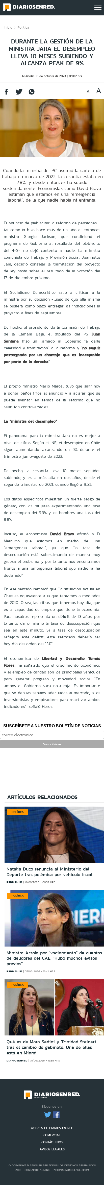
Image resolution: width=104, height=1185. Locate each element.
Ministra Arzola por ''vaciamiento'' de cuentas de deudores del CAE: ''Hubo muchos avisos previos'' (54, 958)
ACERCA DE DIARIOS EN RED (52, 1128)
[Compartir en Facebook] (6, 94)
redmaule (14, 882)
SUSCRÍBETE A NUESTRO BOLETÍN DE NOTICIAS (52, 726)
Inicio (8, 27)
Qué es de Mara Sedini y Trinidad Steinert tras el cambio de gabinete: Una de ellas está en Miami (51, 1047)
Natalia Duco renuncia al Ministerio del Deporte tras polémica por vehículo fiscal (49, 872)
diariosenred (17, 1060)
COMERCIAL (52, 1135)
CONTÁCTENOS (52, 1142)
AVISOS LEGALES (52, 1149)
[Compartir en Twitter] (19, 94)
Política (23, 27)
